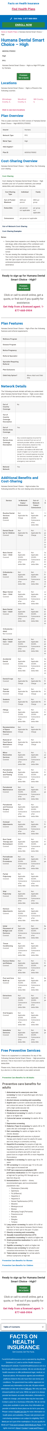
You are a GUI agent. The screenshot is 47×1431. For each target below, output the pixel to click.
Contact (25, 1428)
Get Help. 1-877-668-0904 (25, 19)
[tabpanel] (23, 201)
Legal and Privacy (36, 1428)
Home (3, 32)
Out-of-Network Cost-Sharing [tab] (14, 226)
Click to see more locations (13, 110)
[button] (43, 1327)
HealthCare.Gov (20, 1412)
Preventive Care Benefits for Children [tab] (17, 1265)
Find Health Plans (23, 9)
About (18, 1428)
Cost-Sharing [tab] (7, 176)
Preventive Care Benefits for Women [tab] (17, 1261)
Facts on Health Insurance (23, 3)
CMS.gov (28, 1389)
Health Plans (12, 32)
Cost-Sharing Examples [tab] (12, 231)
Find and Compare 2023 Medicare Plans (25, 1425)
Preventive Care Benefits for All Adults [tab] (18, 1078)
